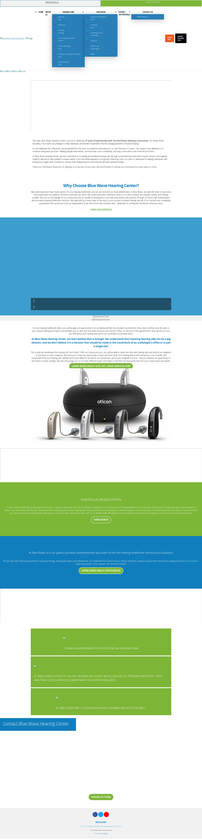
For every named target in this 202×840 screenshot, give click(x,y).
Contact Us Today (101, 796)
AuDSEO (105, 833)
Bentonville (101, 822)
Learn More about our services (101, 570)
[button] (101, 301)
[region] (101, 266)
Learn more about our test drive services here (101, 365)
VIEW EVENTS (101, 519)
